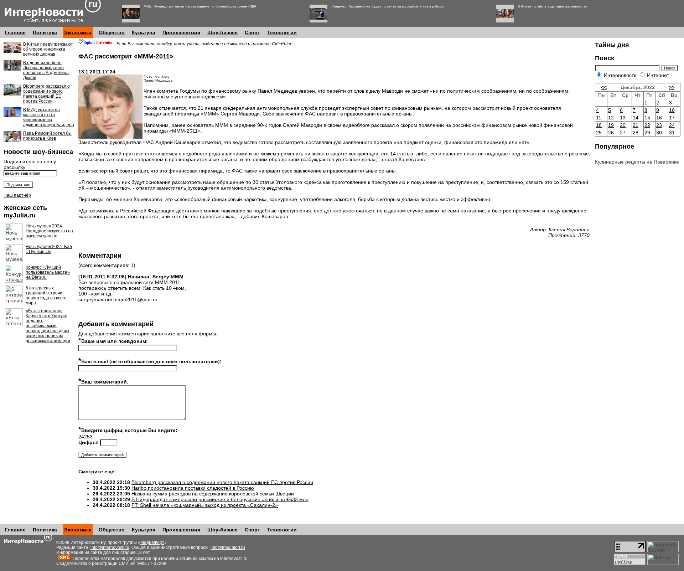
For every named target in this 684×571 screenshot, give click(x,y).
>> (671, 87)
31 (672, 132)
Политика (45, 32)
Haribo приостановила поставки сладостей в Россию (192, 488)
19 (611, 125)
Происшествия (181, 32)
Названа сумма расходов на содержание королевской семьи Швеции (212, 494)
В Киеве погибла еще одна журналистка (552, 6)
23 (659, 125)
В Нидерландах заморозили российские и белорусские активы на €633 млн (220, 499)
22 (647, 125)
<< (604, 87)
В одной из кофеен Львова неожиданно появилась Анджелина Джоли (46, 70)
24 (672, 125)
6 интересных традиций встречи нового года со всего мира (46, 295)
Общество (112, 32)
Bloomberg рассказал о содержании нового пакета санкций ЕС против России (46, 94)
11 (598, 117)
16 (659, 117)
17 (672, 117)
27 (623, 132)
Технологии (282, 32)
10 (672, 110)
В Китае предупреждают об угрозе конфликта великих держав (48, 49)
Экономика (78, 32)
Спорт (252, 32)
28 (635, 132)
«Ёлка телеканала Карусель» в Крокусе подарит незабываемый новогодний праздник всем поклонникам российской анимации (48, 325)
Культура (143, 32)
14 (635, 117)
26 (611, 132)
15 (647, 117)
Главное (15, 32)
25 (599, 132)
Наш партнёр (17, 195)
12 (611, 117)
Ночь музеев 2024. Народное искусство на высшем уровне (49, 230)
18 (599, 125)
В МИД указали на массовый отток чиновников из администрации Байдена (48, 117)
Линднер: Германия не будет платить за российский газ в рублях (387, 6)
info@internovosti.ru (109, 547)
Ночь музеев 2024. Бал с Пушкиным (49, 249)
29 (647, 132)
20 (623, 125)
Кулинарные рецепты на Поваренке (637, 162)
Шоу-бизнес (222, 32)
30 (659, 132)
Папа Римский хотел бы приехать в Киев (47, 136)
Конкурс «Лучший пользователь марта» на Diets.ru (48, 272)
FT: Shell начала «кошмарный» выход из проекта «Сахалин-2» (204, 505)
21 (635, 125)
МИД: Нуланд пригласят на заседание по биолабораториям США (200, 6)
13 (623, 117)
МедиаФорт (152, 542)
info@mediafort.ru (228, 547)
